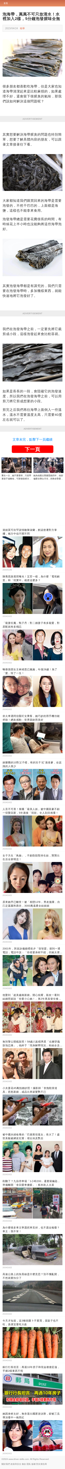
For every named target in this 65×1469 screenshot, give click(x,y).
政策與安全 (16, 1464)
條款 (24, 1464)
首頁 (6, 3)
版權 (33, 1464)
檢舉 (22, 28)
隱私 (29, 1464)
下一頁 (32, 449)
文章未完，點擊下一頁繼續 (32, 439)
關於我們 (6, 1464)
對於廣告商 (41, 1464)
